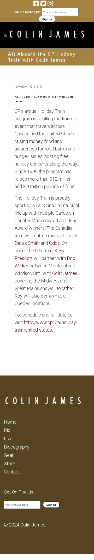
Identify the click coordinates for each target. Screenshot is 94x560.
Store (9, 463)
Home (10, 422)
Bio (7, 430)
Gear (9, 455)
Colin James (64, 273)
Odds (54, 243)
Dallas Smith (27, 243)
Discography (17, 447)
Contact (12, 472)
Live (8, 438)
